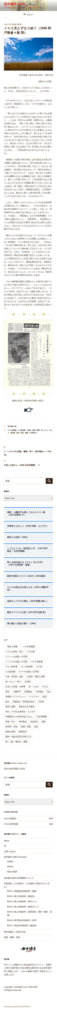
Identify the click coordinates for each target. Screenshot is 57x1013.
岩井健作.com (14, 4)
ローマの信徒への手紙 (29, 671)
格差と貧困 (10, 706)
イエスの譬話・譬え (14, 651)
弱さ (49, 691)
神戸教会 (23, 721)
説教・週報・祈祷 (12, 937)
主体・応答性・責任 (14, 676)
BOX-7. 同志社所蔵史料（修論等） (22, 925)
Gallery (10, 861)
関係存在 (23, 731)
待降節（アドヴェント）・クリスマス (22, 696)
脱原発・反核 (11, 726)
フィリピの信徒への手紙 (16, 661)
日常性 (41, 701)
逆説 (36, 726)
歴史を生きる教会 (27, 706)
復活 (22, 432)
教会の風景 (12, 871)
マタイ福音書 (37, 661)
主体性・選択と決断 (33, 430)
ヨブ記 (39, 666)
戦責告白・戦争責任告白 (24, 701)
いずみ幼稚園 (29, 646)
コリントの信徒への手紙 (16, 656)
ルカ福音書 (21, 430)
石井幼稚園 (42, 716)
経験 (26, 432)
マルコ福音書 (12, 430)
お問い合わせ (10, 851)
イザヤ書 (31, 651)
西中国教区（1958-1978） (15, 932)
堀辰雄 (13, 432)
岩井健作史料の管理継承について (19, 878)
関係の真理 (10, 731)
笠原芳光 (34, 721)
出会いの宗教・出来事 (15, 686)
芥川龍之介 (33, 432)
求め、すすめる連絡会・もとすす (20, 711)
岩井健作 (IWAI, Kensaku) (15, 857)
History (10, 866)
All (5, 846)
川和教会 (40, 691)
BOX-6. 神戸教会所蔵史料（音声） (22, 920)
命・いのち (34, 686)
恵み (7, 701)
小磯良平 (17, 691)
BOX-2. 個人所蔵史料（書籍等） (21, 896)
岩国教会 (28, 691)
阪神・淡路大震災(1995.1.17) (18, 736)
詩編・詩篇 (26, 726)
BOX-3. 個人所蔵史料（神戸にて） (22, 901)
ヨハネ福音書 (27, 666)
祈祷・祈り (10, 721)
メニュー (30, 14)
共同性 (28, 681)
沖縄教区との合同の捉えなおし (19, 716)
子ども (45, 686)
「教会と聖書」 (12, 646)
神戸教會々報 (12, 426)
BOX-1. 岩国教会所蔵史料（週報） (22, 891)
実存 (17, 432)
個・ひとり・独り (13, 681)
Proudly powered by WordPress (17, 1006)
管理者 (19, 24)
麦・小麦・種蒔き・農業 (16, 741)
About (6, 841)
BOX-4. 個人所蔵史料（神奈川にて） (23, 907)
